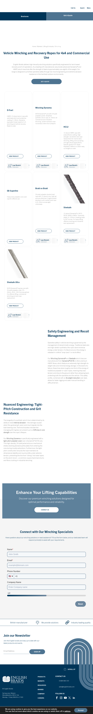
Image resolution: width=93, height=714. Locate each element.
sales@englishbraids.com (66, 686)
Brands (40, 689)
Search (82, 8)
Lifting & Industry (48, 46)
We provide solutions (49, 622)
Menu (89, 8)
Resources (42, 685)
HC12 (66, 126)
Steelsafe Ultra (13, 282)
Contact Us (45, 510)
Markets (39, 46)
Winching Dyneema (43, 107)
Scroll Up (71, 669)
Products (41, 677)
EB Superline (12, 190)
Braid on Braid (41, 188)
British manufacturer (18, 622)
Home (34, 46)
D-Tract (10, 110)
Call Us (73, 8)
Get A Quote (45, 81)
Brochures (24, 16)
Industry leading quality (80, 622)
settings (67, 711)
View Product (14, 156)
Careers (41, 698)
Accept (81, 710)
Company (41, 694)
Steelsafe (67, 207)
